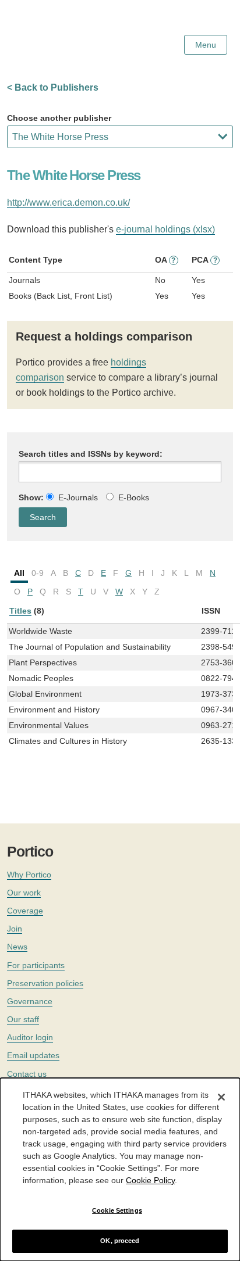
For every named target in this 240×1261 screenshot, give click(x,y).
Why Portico (29, 874)
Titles (20, 610)
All (19, 573)
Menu (205, 44)
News (17, 946)
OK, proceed (119, 1240)
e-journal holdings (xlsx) (165, 229)
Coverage (25, 910)
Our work (24, 892)
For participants (36, 965)
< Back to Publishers (52, 87)
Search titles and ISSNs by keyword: (91, 453)
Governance (29, 1001)
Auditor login (30, 1037)
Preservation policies (45, 983)
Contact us (27, 1074)
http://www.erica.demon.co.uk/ (68, 202)
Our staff (23, 1019)
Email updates (33, 1055)
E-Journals (78, 497)
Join (14, 928)
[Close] (221, 1097)
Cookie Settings (117, 1210)
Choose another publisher (59, 118)
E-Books (133, 497)
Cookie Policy (150, 1180)
